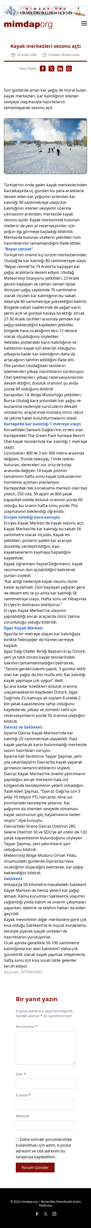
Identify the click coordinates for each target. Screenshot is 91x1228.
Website (22, 1116)
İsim (21, 1074)
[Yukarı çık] (77, 1214)
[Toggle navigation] (84, 23)
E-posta (23, 1095)
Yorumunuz (26, 1026)
